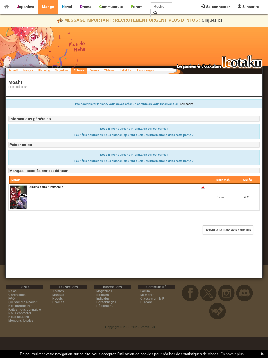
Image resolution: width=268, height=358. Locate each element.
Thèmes (109, 70)
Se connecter (217, 6)
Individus (126, 70)
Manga (48, 6)
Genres (94, 70)
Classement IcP (152, 298)
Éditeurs (79, 70)
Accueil (13, 70)
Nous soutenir (18, 317)
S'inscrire (250, 6)
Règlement (104, 306)
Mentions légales (21, 320)
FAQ (11, 298)
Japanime (25, 6)
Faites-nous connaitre (24, 309)
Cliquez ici (212, 20)
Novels (57, 298)
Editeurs (102, 295)
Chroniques (17, 295)
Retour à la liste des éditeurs (228, 229)
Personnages (145, 70)
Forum (136, 6)
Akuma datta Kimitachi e (46, 186)
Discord (146, 302)
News (12, 291)
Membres (147, 295)
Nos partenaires (20, 306)
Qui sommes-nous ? (23, 302)
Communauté (111, 6)
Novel (67, 6)
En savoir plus (232, 354)
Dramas (58, 302)
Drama (85, 6)
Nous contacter (19, 313)
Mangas (28, 70)
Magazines (62, 70)
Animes (58, 291)
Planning (44, 70)
